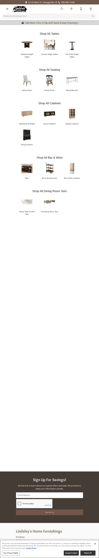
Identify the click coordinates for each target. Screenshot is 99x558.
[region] (49, 549)
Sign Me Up (49, 512)
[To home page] (19, 8)
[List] (62, 9)
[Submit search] (93, 16)
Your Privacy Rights (10, 553)
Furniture (20, 537)
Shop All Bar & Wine (50, 157)
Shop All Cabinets (49, 103)
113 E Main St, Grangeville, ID (42, 2)
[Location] (71, 9)
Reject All (88, 553)
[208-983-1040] (81, 9)
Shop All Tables (49, 33)
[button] (7, 9)
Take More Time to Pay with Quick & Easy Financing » (51, 22)
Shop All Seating (49, 69)
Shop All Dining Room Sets (49, 191)
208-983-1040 (68, 2)
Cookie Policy (31, 548)
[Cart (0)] (91, 9)
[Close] (95, 543)
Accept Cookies (71, 553)
